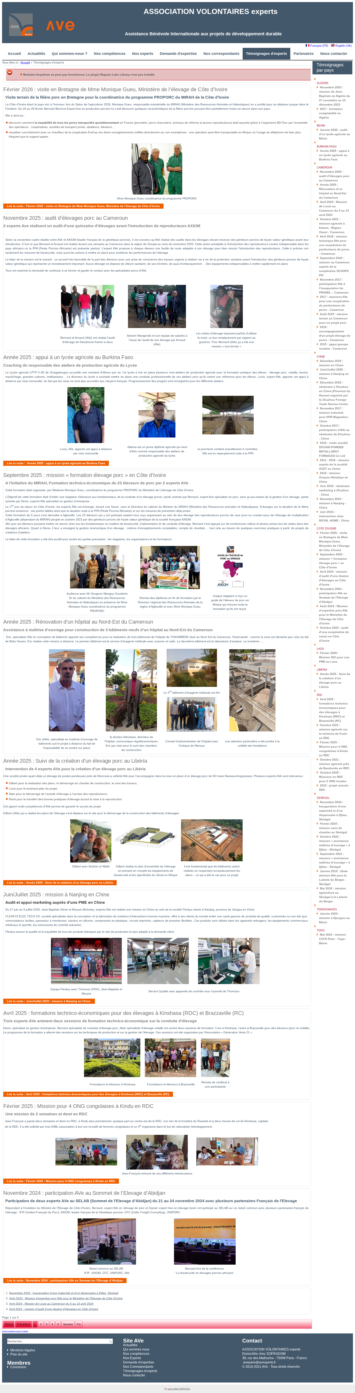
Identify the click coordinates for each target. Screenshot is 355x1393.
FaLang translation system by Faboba (15, 1331)
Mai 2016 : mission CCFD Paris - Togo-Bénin (332, 939)
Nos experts (142, 54)
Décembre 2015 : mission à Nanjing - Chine (332, 503)
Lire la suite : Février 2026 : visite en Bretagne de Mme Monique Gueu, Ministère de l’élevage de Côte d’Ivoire (83, 206)
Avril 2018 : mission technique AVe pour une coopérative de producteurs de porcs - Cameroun (334, 245)
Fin (79, 1324)
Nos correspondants (221, 54)
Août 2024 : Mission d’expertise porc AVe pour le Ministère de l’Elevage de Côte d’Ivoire (66, 1298)
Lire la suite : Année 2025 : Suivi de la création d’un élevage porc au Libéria (60, 882)
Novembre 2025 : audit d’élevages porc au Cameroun (65, 218)
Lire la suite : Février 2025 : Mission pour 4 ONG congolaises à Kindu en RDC (61, 1181)
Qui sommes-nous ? (69, 54)
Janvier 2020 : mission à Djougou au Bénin (334, 918)
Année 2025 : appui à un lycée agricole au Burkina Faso (68, 357)
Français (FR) (319, 45)
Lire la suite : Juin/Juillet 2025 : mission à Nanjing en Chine (49, 1001)
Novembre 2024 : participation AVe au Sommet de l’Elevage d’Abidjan (84, 1193)
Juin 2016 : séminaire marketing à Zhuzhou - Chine (334, 490)
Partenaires (304, 54)
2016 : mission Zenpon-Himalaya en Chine (333, 477)
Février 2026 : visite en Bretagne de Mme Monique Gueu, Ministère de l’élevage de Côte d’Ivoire (115, 89)
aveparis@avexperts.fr (259, 1362)
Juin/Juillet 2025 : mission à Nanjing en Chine (56, 894)
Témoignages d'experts (266, 54)
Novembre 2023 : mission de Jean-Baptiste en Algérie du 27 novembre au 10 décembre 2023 (334, 96)
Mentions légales (22, 1350)
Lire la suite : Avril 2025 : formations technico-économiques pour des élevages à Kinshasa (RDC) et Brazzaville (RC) (88, 1094)
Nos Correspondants (138, 1366)
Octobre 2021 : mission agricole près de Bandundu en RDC (334, 764)
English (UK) (343, 45)
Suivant (68, 1324)
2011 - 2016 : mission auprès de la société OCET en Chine (334, 464)
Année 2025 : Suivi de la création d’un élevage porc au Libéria (75, 761)
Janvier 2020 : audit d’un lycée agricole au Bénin (334, 134)
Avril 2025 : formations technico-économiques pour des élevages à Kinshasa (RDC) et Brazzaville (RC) (123, 1013)
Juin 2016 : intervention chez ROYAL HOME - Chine (334, 516)
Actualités (36, 54)
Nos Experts (132, 1358)
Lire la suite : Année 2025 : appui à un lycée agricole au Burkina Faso (56, 463)
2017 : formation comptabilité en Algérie (331, 113)
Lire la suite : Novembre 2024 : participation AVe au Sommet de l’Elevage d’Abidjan (65, 1280)
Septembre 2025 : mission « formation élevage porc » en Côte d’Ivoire (84, 475)
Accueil (14, 54)
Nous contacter (333, 54)
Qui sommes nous (136, 1349)
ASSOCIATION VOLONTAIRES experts (211, 11)
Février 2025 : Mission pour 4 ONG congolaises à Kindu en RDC (78, 1106)
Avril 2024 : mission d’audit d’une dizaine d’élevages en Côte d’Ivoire (53, 1309)
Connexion (18, 1367)
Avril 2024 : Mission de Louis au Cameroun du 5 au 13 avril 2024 (51, 1303)
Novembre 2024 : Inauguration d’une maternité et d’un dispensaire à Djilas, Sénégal (63, 1293)
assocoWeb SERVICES (179, 1389)
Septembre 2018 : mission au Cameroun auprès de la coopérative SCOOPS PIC (334, 266)
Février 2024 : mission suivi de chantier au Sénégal (333, 828)
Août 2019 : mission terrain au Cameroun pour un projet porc (333, 318)
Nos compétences (110, 54)
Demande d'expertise (178, 54)
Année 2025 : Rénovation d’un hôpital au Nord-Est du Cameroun (78, 622)
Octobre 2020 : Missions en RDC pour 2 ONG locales (332, 777)
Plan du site (19, 1354)
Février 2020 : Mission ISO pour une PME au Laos (334, 657)
